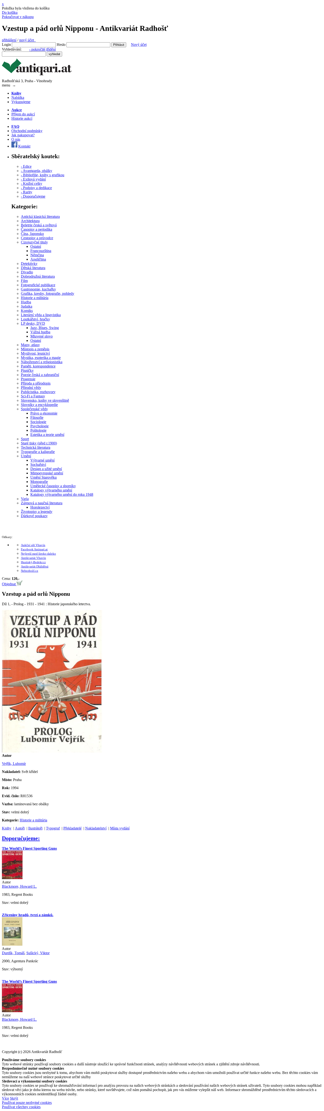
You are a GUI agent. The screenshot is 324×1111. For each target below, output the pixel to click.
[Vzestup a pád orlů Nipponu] (52, 751)
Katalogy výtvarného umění (51, 490)
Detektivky (29, 264)
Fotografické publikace (38, 285)
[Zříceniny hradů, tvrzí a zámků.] (12, 944)
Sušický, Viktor (38, 953)
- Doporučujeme (33, 196)
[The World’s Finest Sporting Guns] (12, 878)
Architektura (30, 221)
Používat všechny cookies (21, 1107)
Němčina (37, 255)
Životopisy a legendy (36, 512)
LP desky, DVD (33, 323)
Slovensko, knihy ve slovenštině (45, 400)
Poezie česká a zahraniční (40, 375)
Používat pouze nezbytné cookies (27, 1103)
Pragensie (28, 379)
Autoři (20, 828)
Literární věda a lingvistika (41, 315)
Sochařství (38, 465)
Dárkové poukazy (34, 516)
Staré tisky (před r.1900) (39, 443)
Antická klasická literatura (40, 217)
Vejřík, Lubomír (14, 764)
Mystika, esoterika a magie (41, 358)
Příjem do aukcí (23, 114)
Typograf (53, 828)
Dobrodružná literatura (38, 276)
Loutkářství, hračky (35, 319)
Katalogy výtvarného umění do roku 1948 (61, 494)
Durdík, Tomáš (13, 953)
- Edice (26, 166)
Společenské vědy (34, 409)
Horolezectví (40, 507)
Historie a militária (34, 298)
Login (6, 45)
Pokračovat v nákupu (18, 17)
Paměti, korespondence (38, 366)
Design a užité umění (46, 469)
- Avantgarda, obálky (36, 171)
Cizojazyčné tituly (34, 242)
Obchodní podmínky (26, 131)
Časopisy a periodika (36, 229)
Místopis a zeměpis (35, 349)
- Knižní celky (31, 183)
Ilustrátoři (35, 828)
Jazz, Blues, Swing (44, 328)
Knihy (6, 828)
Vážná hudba (40, 332)
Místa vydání (120, 828)
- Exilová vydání (33, 179)
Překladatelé (72, 828)
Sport (25, 439)
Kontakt (24, 146)
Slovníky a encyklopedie (39, 405)
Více (5, 1098)
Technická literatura (35, 447)
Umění (26, 456)
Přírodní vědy (31, 388)
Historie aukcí (21, 118)
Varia (25, 499)
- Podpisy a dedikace (36, 188)
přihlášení (9, 40)
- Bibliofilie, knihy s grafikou (42, 175)
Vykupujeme (20, 102)
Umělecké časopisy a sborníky (53, 486)
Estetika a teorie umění (47, 435)
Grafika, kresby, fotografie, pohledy (47, 293)
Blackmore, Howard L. (19, 886)
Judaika (26, 306)
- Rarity (26, 192)
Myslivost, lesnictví (35, 353)
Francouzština (40, 251)
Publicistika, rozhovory (38, 392)
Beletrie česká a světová (39, 225)
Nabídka (17, 97)
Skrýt (14, 1098)
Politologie (38, 430)
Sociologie (38, 422)
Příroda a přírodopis (36, 383)
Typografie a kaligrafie (38, 452)
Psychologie (39, 426)
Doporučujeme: (21, 838)
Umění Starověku (43, 477)
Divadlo (27, 272)
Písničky (27, 370)
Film (24, 281)
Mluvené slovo (41, 336)
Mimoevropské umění (46, 473)
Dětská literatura (33, 268)
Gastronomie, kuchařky (38, 289)
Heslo (61, 45)
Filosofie (36, 417)
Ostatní (35, 246)
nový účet (27, 40)
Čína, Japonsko (32, 234)
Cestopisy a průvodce (37, 238)
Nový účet (139, 45)
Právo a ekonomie (43, 413)
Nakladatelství (95, 828)
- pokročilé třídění (42, 49)
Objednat (9, 584)
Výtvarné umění (42, 460)
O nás (15, 139)
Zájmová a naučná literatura (41, 503)
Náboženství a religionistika (41, 362)
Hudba (26, 302)
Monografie (39, 482)
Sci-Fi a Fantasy (33, 396)
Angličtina (38, 259)
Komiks (27, 311)
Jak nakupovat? (23, 135)
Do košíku (10, 12)
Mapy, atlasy (30, 345)
